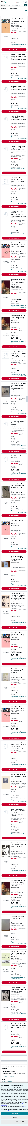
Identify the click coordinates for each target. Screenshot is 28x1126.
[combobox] (16, 5)
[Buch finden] (25, 5)
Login (22, 2)
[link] (26, 11)
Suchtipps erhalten (7, 1081)
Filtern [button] (4, 14)
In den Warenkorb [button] (14, 49)
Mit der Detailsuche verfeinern (10, 11)
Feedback (26, 399)
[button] (22, 46)
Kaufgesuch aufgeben (8, 1076)
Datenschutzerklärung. (6, 1110)
